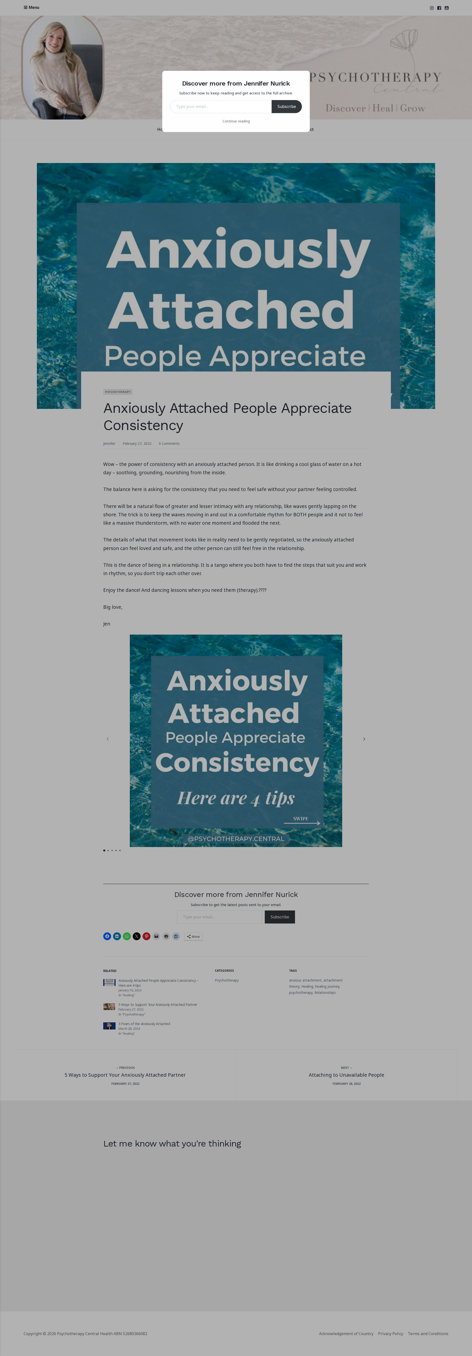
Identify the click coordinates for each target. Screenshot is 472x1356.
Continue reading (236, 121)
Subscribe (287, 106)
